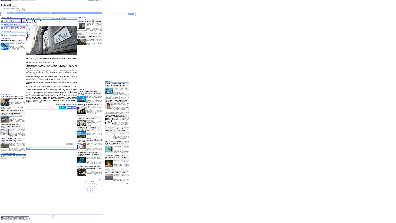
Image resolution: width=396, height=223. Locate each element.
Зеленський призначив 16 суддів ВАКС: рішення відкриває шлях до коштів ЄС (11, 126)
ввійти (97, 0)
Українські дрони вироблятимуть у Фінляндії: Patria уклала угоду (88, 105)
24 (83, 192)
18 (85, 190)
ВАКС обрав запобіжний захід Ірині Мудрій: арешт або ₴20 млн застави (12, 97)
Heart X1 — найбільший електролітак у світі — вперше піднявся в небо (117, 171)
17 (83, 190)
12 (87, 188)
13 (90, 188)
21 (92, 190)
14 (92, 188)
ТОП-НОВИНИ (6, 38)
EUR (2, 28)
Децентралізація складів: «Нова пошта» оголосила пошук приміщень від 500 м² (89, 93)
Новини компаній (31, 25)
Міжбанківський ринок (7, 31)
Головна (3, 12)
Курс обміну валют (6, 24)
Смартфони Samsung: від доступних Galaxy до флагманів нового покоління (90, 20)
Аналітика (17, 12)
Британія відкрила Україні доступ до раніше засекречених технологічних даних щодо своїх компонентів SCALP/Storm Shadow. (12, 113)
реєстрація (91, 0)
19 (87, 190)
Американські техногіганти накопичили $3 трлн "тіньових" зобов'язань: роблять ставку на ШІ (117, 143)
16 (96, 188)
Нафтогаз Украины (36, 58)
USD (2, 27)
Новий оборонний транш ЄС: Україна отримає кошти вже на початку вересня (13, 41)
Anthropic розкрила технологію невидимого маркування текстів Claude (117, 115)
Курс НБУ (3, 17)
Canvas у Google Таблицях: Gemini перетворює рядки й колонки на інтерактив (115, 130)
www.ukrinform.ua (71, 104)
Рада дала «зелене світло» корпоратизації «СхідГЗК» (86, 117)
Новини (10, 12)
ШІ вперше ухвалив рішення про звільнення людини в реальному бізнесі (115, 85)
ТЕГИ (28, 148)
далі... (100, 179)
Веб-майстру (34, 12)
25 (85, 192)
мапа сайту (31, 0)
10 (83, 188)
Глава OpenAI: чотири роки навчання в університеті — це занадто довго (117, 101)
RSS (24, 0)
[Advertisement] (64, 6)
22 (94, 190)
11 (85, 188)
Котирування (25, 12)
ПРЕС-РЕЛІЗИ (82, 17)
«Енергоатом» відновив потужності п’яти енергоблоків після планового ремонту (89, 154)
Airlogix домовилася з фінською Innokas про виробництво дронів (11, 139)
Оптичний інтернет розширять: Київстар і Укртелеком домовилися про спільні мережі (88, 128)
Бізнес (108, 81)
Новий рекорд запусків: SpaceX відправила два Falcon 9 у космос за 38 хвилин (116, 157)
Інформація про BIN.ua (46, 12)
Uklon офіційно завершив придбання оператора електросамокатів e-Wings (89, 167)
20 (90, 190)
